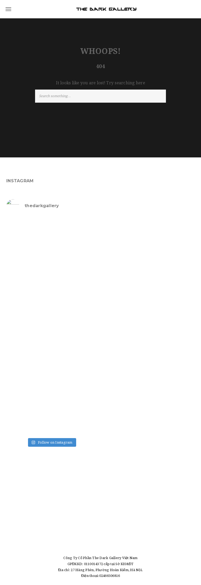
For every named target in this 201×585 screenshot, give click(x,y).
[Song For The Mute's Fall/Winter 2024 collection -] (28, 340)
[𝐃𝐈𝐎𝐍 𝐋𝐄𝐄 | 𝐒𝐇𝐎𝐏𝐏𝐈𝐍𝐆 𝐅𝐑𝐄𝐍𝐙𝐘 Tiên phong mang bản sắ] (75, 340)
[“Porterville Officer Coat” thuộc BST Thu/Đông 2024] (28, 421)
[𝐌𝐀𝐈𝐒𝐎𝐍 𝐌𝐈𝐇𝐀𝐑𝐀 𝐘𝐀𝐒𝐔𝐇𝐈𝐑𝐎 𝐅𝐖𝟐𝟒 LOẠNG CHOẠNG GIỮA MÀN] (75, 367)
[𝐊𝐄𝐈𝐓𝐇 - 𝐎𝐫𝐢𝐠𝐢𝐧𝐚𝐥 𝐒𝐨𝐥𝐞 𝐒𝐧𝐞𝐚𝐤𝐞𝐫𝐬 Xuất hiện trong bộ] (28, 285)
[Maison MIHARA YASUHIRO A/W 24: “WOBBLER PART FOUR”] (75, 312)
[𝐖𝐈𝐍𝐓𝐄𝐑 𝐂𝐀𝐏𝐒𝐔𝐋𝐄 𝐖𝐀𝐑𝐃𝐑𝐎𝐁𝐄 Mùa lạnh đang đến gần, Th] (28, 394)
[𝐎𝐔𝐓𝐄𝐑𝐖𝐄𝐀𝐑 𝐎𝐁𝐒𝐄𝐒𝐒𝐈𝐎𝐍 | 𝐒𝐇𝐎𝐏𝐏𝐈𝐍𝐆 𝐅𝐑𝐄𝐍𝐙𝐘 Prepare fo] (75, 231)
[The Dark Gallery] (100, 9)
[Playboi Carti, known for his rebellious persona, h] (28, 312)
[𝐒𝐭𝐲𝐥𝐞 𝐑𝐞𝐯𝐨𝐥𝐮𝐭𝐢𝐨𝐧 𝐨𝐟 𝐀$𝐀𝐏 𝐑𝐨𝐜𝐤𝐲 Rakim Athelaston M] (28, 258)
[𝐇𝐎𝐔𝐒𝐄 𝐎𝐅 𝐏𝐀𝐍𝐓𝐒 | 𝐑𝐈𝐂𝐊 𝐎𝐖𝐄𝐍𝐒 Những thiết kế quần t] (28, 231)
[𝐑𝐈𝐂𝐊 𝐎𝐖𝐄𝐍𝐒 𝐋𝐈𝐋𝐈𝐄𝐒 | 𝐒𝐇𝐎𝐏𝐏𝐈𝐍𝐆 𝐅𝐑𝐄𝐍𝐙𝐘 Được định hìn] (75, 394)
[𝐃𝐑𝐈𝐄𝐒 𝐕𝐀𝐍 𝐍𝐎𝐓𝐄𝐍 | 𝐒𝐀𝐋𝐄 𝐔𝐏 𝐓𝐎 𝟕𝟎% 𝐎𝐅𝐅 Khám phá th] (75, 258)
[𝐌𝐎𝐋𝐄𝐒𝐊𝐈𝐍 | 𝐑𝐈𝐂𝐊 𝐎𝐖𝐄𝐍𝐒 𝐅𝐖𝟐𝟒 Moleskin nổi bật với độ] (28, 367)
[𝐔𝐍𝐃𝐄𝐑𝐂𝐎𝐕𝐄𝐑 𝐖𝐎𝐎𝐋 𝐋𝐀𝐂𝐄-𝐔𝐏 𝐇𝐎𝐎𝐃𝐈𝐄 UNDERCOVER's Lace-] (75, 285)
